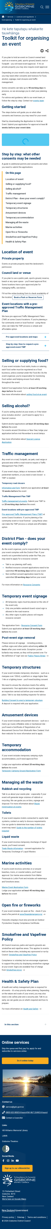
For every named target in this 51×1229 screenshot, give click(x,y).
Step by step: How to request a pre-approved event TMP (22, 345)
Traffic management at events (14, 501)
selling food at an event (36, 394)
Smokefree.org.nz (14, 970)
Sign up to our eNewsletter (17, 1168)
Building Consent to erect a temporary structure (22, 700)
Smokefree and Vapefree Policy (23, 955)
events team (38, 101)
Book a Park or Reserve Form (28, 297)
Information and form (11, 488)
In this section (12, 1024)
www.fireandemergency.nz (31, 914)
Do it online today (25, 1060)
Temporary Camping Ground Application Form (21, 771)
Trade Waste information (12, 848)
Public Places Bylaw (36, 656)
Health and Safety (30, 1009)
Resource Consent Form (31, 625)
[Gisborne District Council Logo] (19, 7)
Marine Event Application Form (15, 887)
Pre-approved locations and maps (22, 337)
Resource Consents (31, 585)
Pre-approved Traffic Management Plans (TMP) (22, 514)
